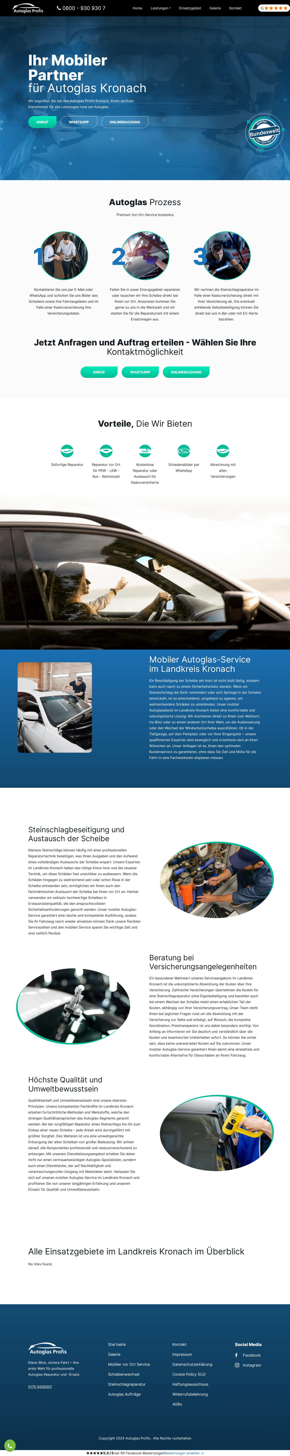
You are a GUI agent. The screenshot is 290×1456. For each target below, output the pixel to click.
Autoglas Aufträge (124, 1394)
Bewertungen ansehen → (184, 1453)
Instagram (252, 1365)
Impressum (182, 1354)
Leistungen (159, 8)
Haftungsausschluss (190, 1384)
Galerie (215, 8)
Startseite (117, 1344)
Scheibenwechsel (123, 1374)
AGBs (177, 1404)
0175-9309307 (40, 1386)
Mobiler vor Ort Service (129, 1364)
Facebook (252, 1355)
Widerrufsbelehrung (190, 1394)
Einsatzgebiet (190, 8)
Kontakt (235, 8)
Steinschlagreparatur (127, 1384)
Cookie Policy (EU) (189, 1374)
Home (137, 8)
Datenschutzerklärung (192, 1364)
